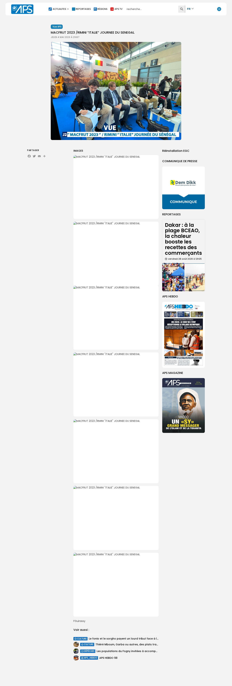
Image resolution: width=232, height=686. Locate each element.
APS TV (119, 9)
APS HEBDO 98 (108, 658)
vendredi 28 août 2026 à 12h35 (185, 259)
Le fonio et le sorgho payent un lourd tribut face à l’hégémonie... (131, 638)
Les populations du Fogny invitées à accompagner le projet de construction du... (150, 651)
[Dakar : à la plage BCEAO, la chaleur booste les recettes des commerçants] (183, 277)
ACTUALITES (59, 9)
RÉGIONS (102, 9)
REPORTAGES (83, 9)
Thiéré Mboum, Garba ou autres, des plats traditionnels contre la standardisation (150, 644)
